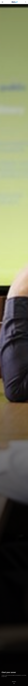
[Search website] (25, 2)
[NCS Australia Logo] (15, 2)
